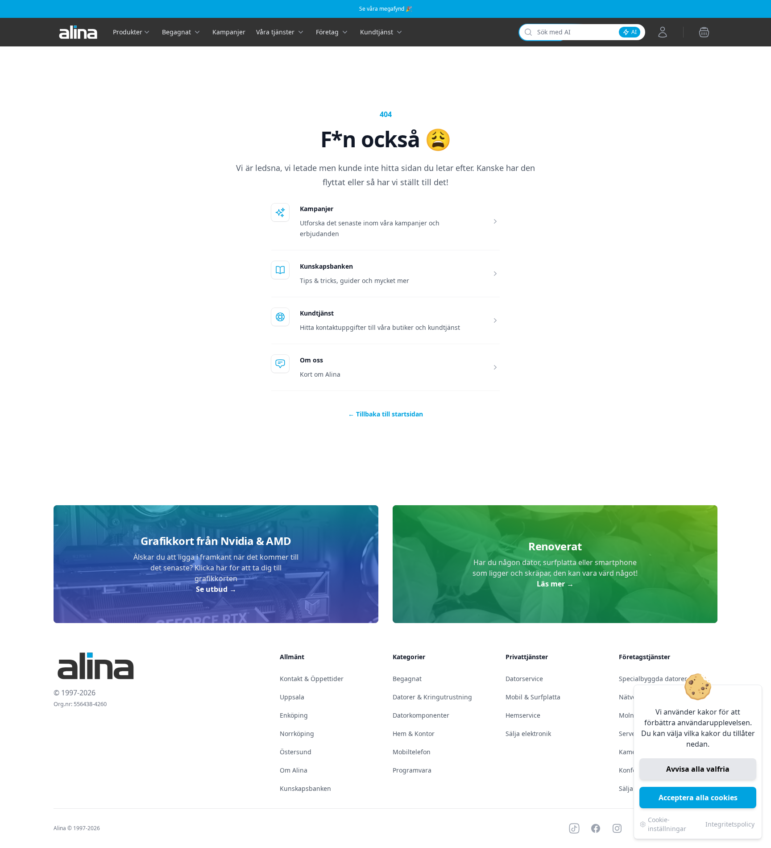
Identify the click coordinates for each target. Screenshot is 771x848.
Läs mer (555, 584)
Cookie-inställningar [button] (667, 824)
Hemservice (523, 715)
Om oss (311, 360)
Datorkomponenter (421, 715)
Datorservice (524, 678)
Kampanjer (228, 32)
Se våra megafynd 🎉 (385, 8)
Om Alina (293, 770)
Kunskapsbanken (326, 266)
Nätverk (630, 697)
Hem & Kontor (414, 733)
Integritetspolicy (729, 824)
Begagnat (407, 678)
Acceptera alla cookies (698, 797)
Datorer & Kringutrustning (432, 697)
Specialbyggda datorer (653, 678)
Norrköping (297, 733)
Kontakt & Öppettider (312, 678)
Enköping (294, 715)
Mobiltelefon (412, 752)
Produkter (127, 32)
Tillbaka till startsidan (385, 414)
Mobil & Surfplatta (533, 697)
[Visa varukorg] (704, 32)
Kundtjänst (317, 313)
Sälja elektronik (528, 733)
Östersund (295, 752)
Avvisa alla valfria (698, 769)
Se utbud (216, 589)
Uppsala (292, 697)
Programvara (412, 770)
